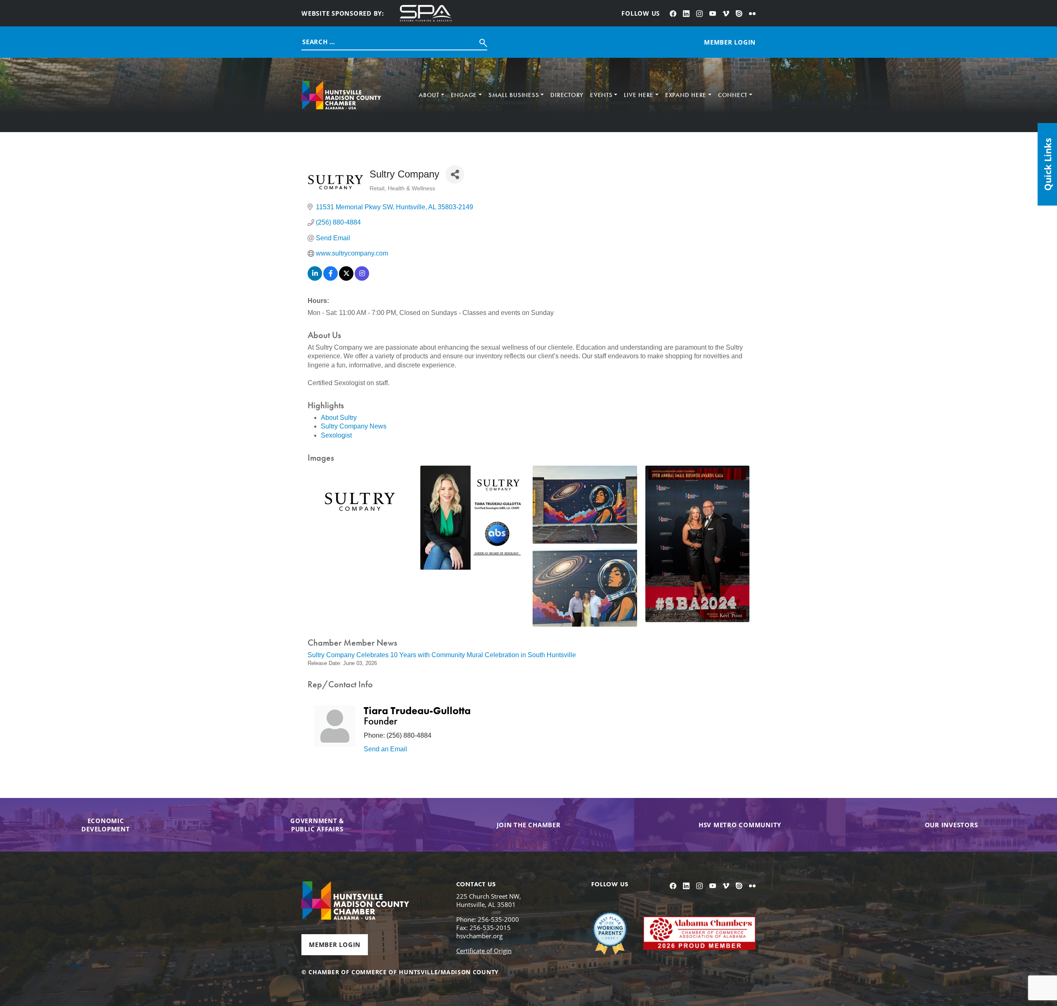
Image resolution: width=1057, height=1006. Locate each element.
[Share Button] (455, 174)
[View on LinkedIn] (315, 278)
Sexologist (336, 435)
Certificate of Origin (484, 951)
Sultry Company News (353, 426)
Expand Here (685, 95)
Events (601, 95)
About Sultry (339, 417)
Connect (732, 95)
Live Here (639, 95)
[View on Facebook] (330, 278)
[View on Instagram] (362, 278)
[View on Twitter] (346, 278)
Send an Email (385, 749)
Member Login (334, 944)
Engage (464, 95)
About (429, 95)
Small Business (513, 95)
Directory (566, 95)
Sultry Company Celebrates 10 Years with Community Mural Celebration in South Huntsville (442, 654)
